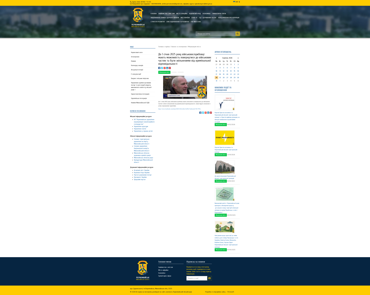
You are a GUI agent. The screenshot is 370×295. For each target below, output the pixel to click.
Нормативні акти (136, 52)
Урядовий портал (139, 180)
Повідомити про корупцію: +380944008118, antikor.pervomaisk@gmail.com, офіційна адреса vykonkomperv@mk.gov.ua (172, 4)
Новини (133, 61)
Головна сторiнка (164, 47)
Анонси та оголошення (179, 47)
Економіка (206, 14)
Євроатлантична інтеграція (140, 94)
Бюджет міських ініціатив (140, 78)
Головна (154, 14)
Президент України (140, 177)
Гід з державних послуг (207, 18)
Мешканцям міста (194, 47)
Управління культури (141, 126)
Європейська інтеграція (139, 98)
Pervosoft (230, 292)
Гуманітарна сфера (219, 14)
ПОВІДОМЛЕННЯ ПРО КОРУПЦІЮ (228, 18)
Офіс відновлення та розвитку (177, 22)
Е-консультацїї (136, 74)
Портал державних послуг (143, 175)
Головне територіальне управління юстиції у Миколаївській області (141, 141)
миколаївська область (138, 25)
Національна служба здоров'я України (165, 18)
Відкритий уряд (195, 14)
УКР (236, 2)
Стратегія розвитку (158, 22)
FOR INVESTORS (196, 22)
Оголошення (135, 57)
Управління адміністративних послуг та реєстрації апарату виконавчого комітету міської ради (141, 86)
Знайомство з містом (166, 14)
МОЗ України (185, 18)
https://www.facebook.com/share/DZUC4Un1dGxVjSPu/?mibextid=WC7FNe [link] (179, 109)
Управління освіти (140, 129)
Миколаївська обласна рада (143, 158)
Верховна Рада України (141, 173)
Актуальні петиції (137, 70)
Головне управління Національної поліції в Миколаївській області (141, 148)
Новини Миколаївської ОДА (140, 103)
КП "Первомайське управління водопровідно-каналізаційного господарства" (144, 122)
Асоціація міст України (141, 170)
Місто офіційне (182, 14)
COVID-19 (194, 18)
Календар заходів (137, 65)
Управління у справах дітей (143, 131)
